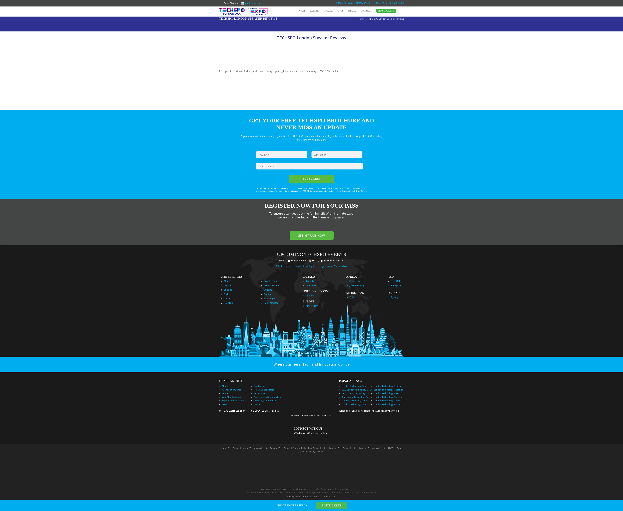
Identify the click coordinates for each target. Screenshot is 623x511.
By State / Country (333, 260)
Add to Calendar (252, 3)
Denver (227, 298)
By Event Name (299, 260)
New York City (271, 285)
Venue (225, 393)
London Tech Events (229, 448)
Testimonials (260, 393)
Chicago (228, 289)
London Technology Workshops (388, 404)
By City (315, 260)
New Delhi (396, 281)
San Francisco (271, 302)
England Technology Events (306, 448)
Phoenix (268, 294)
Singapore (396, 285)
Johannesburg (356, 285)
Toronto (310, 281)
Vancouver (311, 285)
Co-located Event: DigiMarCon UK (352, 2)
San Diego (269, 298)
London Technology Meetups (388, 393)
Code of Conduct (311, 496)
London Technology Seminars (388, 397)
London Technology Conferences (356, 400)
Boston (228, 285)
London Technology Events (355, 386)
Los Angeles (270, 281)
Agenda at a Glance (231, 389)
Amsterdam (312, 305)
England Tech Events (280, 448)
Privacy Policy (293, 496)
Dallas (227, 294)
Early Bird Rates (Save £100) (389, 2)
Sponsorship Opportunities (267, 397)
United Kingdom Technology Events (369, 448)
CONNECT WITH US (308, 428)
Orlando (268, 289)
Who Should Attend (231, 397)
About (225, 386)
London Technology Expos (355, 404)
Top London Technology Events (356, 397)
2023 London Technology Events (356, 389)
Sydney (394, 297)
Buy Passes (260, 386)
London (310, 295)
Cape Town (355, 281)
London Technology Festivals (388, 386)
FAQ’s (224, 404)
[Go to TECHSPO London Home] (243, 11)
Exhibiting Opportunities (266, 400)
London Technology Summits (388, 400)
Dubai (352, 297)
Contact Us (259, 404)
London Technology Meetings (388, 389)
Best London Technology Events (356, 393)
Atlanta (227, 281)
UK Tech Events (395, 448)
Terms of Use (329, 496)
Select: (282, 260)
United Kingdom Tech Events (335, 448)
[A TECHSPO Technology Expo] (312, 411)
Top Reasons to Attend (233, 400)
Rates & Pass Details (264, 389)
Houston (228, 302)
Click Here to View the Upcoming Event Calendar (311, 266)
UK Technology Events (312, 451)
